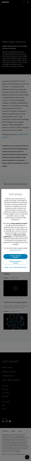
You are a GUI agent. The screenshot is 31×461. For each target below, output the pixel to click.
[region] (15, 230)
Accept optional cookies (15, 256)
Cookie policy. (16, 250)
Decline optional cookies (15, 262)
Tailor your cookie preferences (15, 267)
